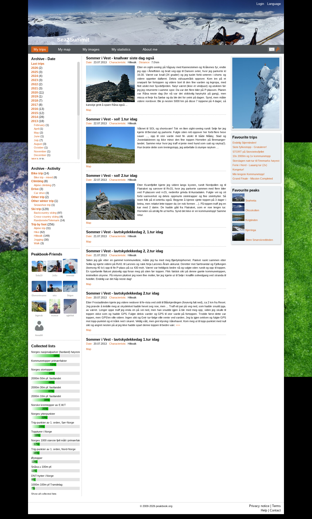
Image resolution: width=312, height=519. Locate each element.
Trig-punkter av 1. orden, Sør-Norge (52, 422)
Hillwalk (38, 235)
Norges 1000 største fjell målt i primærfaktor (57, 440)
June (37, 136)
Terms (276, 506)
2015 (34, 113)
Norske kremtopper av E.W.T (48, 404)
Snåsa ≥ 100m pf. (41, 466)
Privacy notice (259, 506)
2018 (34, 100)
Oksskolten (252, 210)
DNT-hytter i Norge (42, 475)
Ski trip (36, 209)
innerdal (70, 275)
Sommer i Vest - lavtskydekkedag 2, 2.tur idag (124, 251)
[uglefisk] (70, 306)
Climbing (37, 181)
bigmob (39, 315)
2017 (34, 104)
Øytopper (36, 457)
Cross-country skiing (46, 216)
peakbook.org (164, 506)
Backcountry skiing (45, 212)
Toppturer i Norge (41, 431)
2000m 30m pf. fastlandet (46, 387)
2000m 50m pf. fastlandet (46, 378)
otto (55, 295)
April (36, 128)
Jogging (38, 239)
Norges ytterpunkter (43, 413)
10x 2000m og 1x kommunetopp (252, 156)
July (36, 140)
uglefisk (70, 315)
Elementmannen (40, 295)
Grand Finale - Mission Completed (253, 178)
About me (150, 49)
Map (88, 109)
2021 (34, 88)
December (40, 155)
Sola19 (39, 275)
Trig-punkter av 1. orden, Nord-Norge (53, 449)
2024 (34, 76)
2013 (34, 121)
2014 (34, 117)
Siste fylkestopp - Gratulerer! (250, 147)
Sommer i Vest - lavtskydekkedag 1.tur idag (122, 339)
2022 (34, 84)
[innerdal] (70, 266)
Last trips (37, 63)
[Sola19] (39, 266)
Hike (36, 232)
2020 (34, 92)
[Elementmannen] (39, 286)
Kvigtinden (251, 220)
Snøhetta (250, 200)
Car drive (39, 192)
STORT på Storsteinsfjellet (248, 151)
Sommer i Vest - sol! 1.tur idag (111, 119)
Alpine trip (39, 228)
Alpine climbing (42, 185)
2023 (34, 80)
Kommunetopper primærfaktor (49, 360)
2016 (34, 109)
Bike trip (37, 173)
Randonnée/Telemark (46, 220)
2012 (34, 159)
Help (264, 510)
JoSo (54, 275)
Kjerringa (250, 230)
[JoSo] (54, 266)
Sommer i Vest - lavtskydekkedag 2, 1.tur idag (124, 232)
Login (260, 4)
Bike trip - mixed (43, 177)
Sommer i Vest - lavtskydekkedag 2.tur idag (122, 293)
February (39, 125)
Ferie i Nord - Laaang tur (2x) (250, 165)
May (36, 132)
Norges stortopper (42, 369)
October (39, 147)
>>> (178, 325)
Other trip (37, 197)
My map (64, 49)
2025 (34, 72)
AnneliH (39, 335)
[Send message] (271, 51)
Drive (35, 189)
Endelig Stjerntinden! (244, 142)
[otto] (54, 286)
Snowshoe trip (42, 204)
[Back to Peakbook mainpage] (277, 51)
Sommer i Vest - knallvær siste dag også (120, 58)
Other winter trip (42, 201)
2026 (34, 68)
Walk (37, 243)
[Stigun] (70, 286)
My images (91, 49)
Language (274, 4)
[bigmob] (39, 306)
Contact (275, 510)
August (38, 143)
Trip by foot (39, 224)
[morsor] (54, 306)
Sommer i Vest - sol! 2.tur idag (111, 175)
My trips (40, 49)
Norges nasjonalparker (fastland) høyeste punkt (59, 351)
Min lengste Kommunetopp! (248, 174)
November (40, 151)
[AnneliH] (39, 326)
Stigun (70, 295)
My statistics (121, 49)
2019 (34, 96)
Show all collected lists (43, 493)
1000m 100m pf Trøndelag (46, 484)
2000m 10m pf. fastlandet (46, 396)
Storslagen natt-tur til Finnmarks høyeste (257, 160)
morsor (54, 315)
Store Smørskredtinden (259, 239)
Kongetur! (238, 169)
